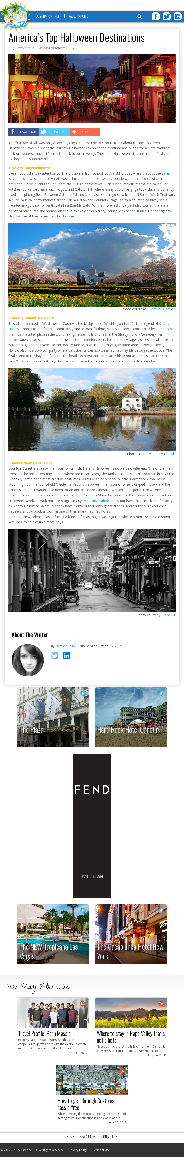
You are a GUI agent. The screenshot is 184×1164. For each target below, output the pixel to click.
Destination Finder (48, 15)
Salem (166, 173)
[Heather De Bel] (28, 675)
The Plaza (31, 729)
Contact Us (109, 1136)
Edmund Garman (163, 309)
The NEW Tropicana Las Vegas (48, 951)
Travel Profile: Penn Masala (44, 1033)
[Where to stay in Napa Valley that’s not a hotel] (131, 1027)
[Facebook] (156, 16)
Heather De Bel (25, 48)
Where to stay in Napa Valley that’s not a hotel (131, 1036)
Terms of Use (101, 1150)
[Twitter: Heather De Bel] (56, 657)
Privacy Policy (78, 1150)
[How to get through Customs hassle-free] (92, 1094)
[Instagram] (178, 16)
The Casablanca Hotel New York (130, 951)
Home (70, 1136)
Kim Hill (170, 615)
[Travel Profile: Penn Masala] (53, 1027)
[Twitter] (167, 16)
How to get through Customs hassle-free (86, 1103)
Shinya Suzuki (165, 454)
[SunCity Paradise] (15, 17)
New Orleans (101, 500)
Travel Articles (77, 15)
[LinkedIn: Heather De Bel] (68, 657)
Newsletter (88, 1136)
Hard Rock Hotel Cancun (128, 729)
